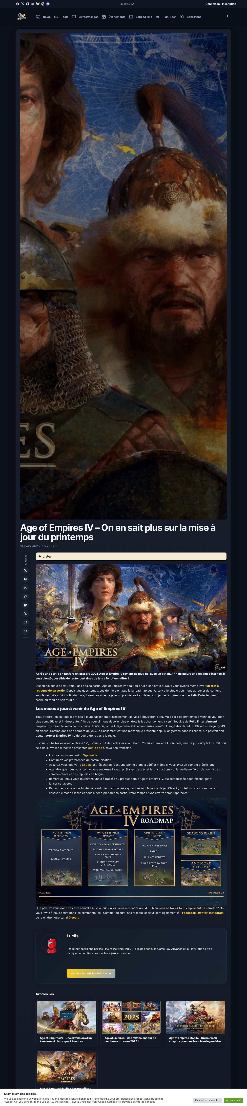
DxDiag (87, 764)
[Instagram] (27, 4)
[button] (131, 617)
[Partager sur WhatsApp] (25, 622)
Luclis (72, 935)
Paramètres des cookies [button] (207, 1100)
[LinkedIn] (32, 4)
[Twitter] (22, 4)
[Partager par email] (25, 631)
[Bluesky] (37, 4)
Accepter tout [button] (233, 1100)
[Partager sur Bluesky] (25, 605)
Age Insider (90, 755)
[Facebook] (17, 4)
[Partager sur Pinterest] (25, 596)
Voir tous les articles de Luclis (91, 973)
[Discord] (48, 4)
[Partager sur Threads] (25, 613)
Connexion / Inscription (220, 4)
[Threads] (43, 4)
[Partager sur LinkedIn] (25, 587)
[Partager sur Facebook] (25, 579)
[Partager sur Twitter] (25, 570)
